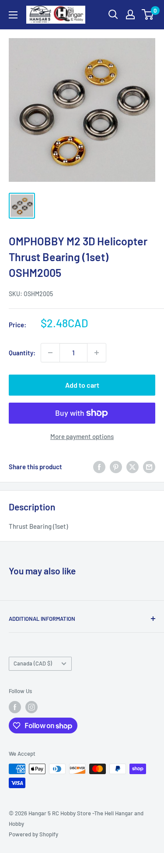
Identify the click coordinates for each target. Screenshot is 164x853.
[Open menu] (13, 14)
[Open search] (113, 14)
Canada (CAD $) (33, 663)
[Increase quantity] (96, 352)
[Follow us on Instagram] (31, 707)
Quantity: (22, 353)
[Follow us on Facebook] (15, 707)
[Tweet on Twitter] (132, 466)
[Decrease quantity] (50, 352)
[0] (148, 14)
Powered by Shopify (33, 834)
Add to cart (82, 385)
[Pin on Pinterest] (116, 466)
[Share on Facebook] (99, 466)
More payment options (82, 436)
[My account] (130, 14)
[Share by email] (149, 466)
